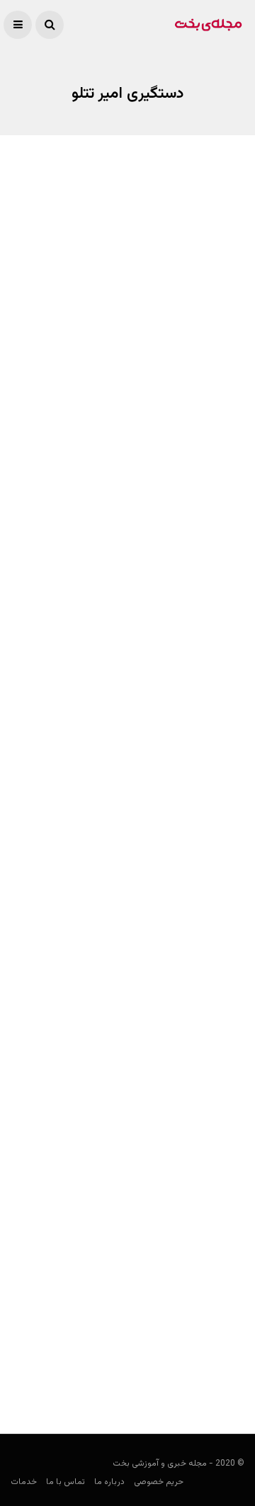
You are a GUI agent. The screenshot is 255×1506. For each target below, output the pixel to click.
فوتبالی (231, 416)
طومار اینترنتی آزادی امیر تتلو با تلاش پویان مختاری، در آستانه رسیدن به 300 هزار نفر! (135, 719)
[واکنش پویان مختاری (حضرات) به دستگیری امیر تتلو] (127, 908)
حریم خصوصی (158, 1482)
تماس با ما (65, 1482)
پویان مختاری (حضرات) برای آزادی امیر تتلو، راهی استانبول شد (133, 379)
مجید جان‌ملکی (215, 755)
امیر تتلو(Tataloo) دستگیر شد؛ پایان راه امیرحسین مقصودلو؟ (141, 1330)
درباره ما (109, 1482)
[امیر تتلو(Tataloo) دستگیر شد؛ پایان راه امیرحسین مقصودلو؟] (127, 1222)
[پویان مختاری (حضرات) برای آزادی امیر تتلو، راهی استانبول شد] (127, 283)
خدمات (24, 1482)
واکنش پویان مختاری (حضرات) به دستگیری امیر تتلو (132, 1005)
